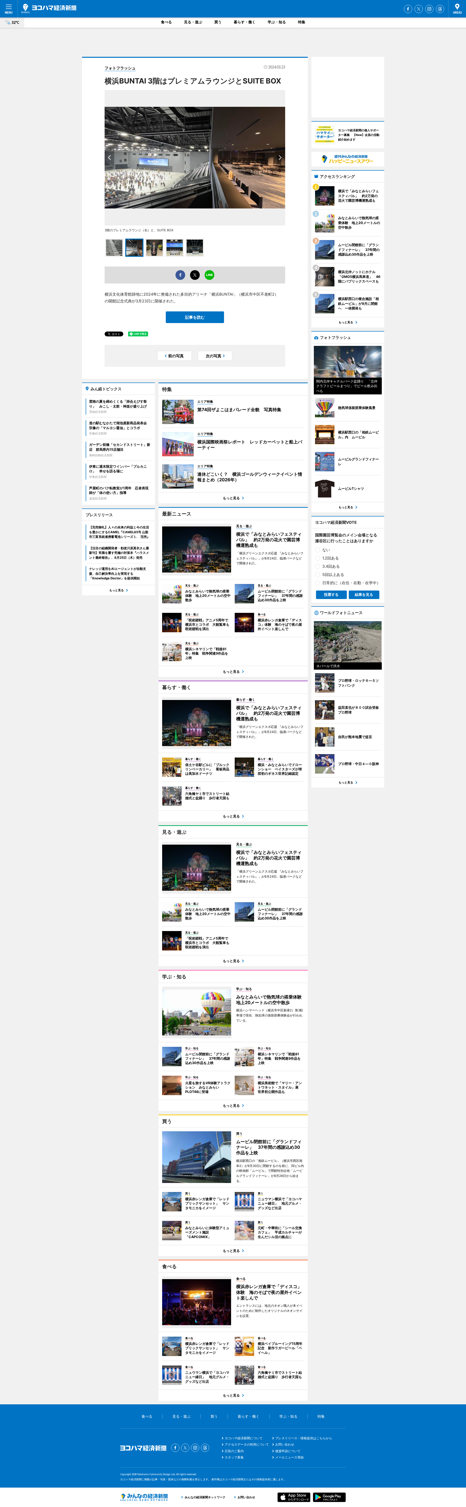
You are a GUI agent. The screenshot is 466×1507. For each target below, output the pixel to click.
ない (326, 550)
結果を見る (364, 594)
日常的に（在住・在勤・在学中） (351, 583)
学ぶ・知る (277, 22)
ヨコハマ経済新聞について (244, 1438)
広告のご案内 (234, 1451)
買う (218, 22)
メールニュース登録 (289, 1457)
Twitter (419, 9)
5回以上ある (333, 574)
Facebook (408, 9)
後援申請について (287, 1451)
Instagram (429, 9)
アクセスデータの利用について (247, 1444)
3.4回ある (331, 566)
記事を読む (195, 317)
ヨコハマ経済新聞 (48, 8)
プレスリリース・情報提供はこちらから (303, 1438)
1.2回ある (330, 558)
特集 (301, 22)
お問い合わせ (284, 1444)
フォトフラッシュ (120, 68)
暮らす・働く (245, 22)
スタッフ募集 (234, 1457)
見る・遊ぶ (193, 22)
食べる (166, 22)
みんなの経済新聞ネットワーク (144, 1497)
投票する (331, 594)
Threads (440, 9)
